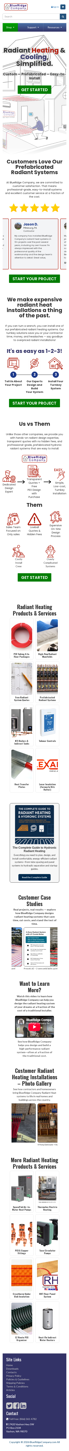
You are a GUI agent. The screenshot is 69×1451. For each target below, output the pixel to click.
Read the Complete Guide (34, 877)
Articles (10, 1389)
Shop (9, 27)
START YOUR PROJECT (34, 278)
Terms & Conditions (17, 1386)
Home (9, 1365)
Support (31, 27)
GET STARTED (34, 89)
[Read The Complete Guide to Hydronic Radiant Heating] (34, 824)
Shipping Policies (15, 1382)
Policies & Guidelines (17, 1379)
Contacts (11, 1372)
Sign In (56, 7)
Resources (53, 27)
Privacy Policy (13, 1375)
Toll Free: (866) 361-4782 (23, 1418)
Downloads (12, 1368)
